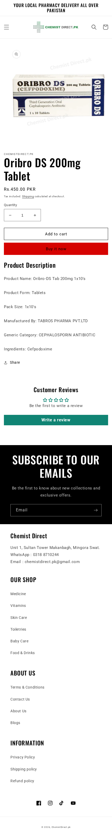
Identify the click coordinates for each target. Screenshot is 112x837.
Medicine (18, 594)
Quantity (10, 205)
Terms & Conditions (27, 687)
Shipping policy (23, 769)
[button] (6, 27)
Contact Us (20, 699)
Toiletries (18, 629)
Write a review (55, 419)
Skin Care (18, 617)
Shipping (28, 196)
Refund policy (22, 781)
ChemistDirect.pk (61, 827)
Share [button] (15, 362)
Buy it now (56, 249)
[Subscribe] (95, 510)
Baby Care (19, 641)
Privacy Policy (22, 757)
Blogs (15, 723)
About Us (18, 711)
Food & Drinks (22, 653)
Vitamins (18, 605)
